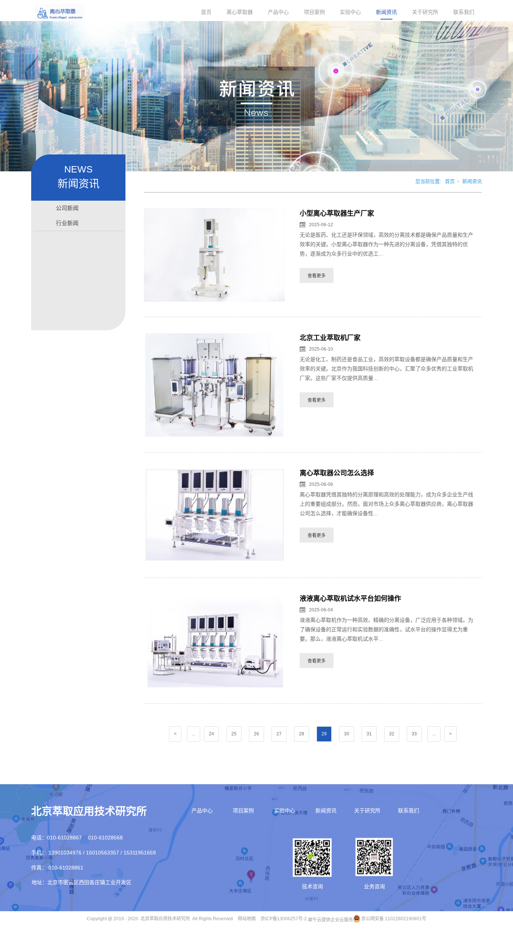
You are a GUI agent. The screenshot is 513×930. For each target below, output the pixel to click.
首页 (206, 12)
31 (369, 733)
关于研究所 (425, 12)
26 (256, 733)
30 (346, 733)
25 (234, 733)
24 (211, 733)
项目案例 (314, 12)
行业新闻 (67, 223)
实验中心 (350, 12)
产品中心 (278, 12)
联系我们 (463, 12)
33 (414, 733)
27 (279, 733)
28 (301, 733)
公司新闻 (67, 208)
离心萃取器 (239, 12)
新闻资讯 (386, 12)
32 (391, 733)
